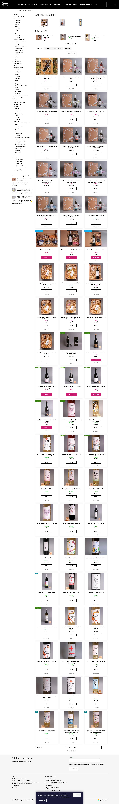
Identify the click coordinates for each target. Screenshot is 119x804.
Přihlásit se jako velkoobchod (52, 787)
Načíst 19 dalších (71, 747)
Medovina (17, 150)
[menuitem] (27, 4)
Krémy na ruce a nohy (20, 167)
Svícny (16, 87)
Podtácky (17, 43)
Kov (14, 100)
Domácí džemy (19, 139)
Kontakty (48, 789)
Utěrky (16, 115)
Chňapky (17, 117)
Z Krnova (17, 33)
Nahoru (40, 747)
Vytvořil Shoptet (103, 800)
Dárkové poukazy (18, 63)
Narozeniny (17, 20)
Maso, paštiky (18, 133)
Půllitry (16, 82)
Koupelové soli (18, 163)
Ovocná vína (18, 148)
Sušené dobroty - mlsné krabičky (23, 137)
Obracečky (17, 110)
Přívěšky (17, 54)
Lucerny (17, 58)
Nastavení (42, 800)
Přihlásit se (74, 769)
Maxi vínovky (18, 78)
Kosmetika (16, 157)
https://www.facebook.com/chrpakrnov (23, 783)
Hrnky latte (17, 71)
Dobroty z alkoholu (20, 144)
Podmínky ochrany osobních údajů (54, 780)
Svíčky (16, 56)
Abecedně (67, 48)
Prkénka (17, 112)
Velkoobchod (49, 785)
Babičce (17, 24)
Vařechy (17, 108)
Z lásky (16, 26)
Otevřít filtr (71, 53)
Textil (15, 154)
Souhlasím (77, 795)
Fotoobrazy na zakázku (20, 46)
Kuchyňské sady (19, 113)
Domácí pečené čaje (20, 141)
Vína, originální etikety (20, 146)
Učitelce (17, 31)
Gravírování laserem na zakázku (21, 95)
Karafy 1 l (17, 74)
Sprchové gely (18, 169)
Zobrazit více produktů (70, 43)
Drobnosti (16, 156)
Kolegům (17, 30)
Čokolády (17, 135)
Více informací (66, 797)
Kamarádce (18, 28)
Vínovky (17, 89)
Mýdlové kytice (17, 104)
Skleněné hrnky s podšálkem (22, 86)
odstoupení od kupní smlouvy (53, 790)
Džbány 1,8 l (18, 69)
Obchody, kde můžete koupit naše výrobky (56, 784)
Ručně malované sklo (19, 67)
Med (16, 131)
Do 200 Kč (17, 35)
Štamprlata (18, 91)
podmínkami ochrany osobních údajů (94, 764)
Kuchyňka (16, 106)
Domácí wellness (19, 159)
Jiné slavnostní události (19, 39)
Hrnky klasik (18, 73)
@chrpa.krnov (17, 787)
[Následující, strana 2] (102, 747)
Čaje (16, 130)
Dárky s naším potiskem (19, 41)
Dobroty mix (18, 152)
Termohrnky (18, 45)
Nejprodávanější (57, 48)
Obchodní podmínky (51, 779)
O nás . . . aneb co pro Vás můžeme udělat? (56, 782)
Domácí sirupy (18, 143)
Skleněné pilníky (19, 50)
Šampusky (17, 84)
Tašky (16, 59)
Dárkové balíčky (17, 61)
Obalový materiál (18, 171)
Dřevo (15, 99)
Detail (46, 85)
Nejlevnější (47, 48)
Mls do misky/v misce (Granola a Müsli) (23, 123)
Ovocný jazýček (19, 126)
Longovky (17, 76)
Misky (16, 80)
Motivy (15, 65)
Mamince (17, 22)
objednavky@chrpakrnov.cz (20, 779)
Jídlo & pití (16, 121)
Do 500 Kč (17, 37)
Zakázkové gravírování (19, 102)
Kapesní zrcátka (19, 48)
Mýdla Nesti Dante (19, 161)
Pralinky (17, 128)
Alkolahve (17, 93)
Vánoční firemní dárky (19, 17)
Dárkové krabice (19, 52)
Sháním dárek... (17, 18)
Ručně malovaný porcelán (20, 97)
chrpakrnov (16, 785)
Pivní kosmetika (19, 165)
